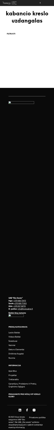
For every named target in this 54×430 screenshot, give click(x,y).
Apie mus (13, 371)
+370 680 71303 (20, 303)
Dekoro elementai (16, 349)
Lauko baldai (14, 332)
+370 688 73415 (19, 301)
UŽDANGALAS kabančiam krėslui (11, 71)
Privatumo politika (37, 417)
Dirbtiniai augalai (16, 353)
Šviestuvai (13, 341)
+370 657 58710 (19, 306)
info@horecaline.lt (25, 309)
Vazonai (12, 345)
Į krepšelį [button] (9, 77)
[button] (38, 3)
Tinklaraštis (14, 379)
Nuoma (12, 358)
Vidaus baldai (15, 336)
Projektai (13, 375)
